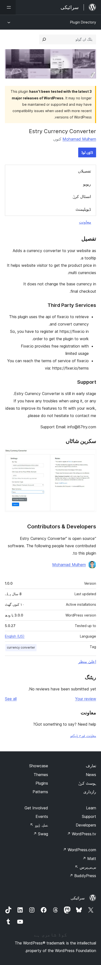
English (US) (15, 636)
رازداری (89, 791)
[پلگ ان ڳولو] (44, 39)
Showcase (38, 765)
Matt (89, 858)
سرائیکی (78, 897)
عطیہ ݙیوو (39, 825)
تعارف (91, 765)
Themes (41, 774)
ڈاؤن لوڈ (87, 152)
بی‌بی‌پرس (85, 867)
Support (89, 816)
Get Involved (36, 807)
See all (11, 698)
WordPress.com (79, 849)
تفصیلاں (84, 171)
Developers (86, 825)
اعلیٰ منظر (87, 661)
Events (42, 816)
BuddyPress (82, 875)
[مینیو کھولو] (8, 7)
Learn (91, 807)
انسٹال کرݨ (82, 196)
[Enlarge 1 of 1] (89, 455)
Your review (85, 698)
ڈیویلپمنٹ (83, 209)
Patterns (40, 791)
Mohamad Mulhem (79, 139)
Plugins (42, 783)
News (91, 774)
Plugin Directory (83, 22)
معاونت (85, 222)
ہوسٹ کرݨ (87, 783)
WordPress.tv (81, 833)
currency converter (21, 647)
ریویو (87, 184)
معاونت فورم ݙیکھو (83, 735)
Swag (40, 833)
